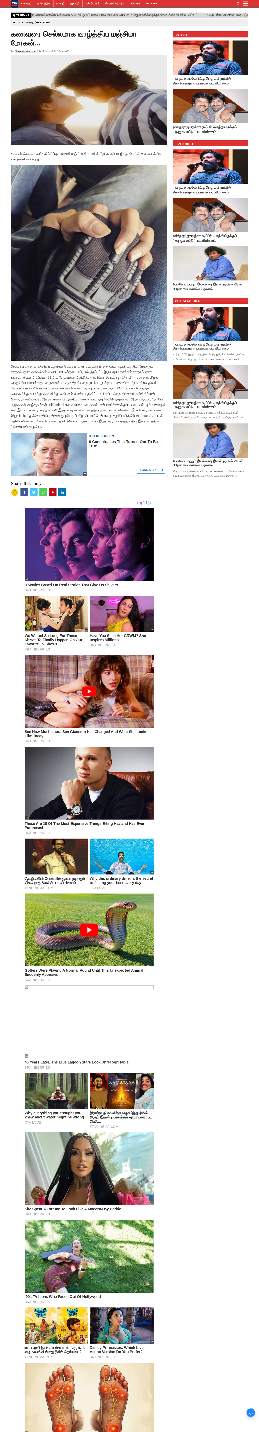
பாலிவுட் (60, 3)
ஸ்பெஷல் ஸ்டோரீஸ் (114, 3)
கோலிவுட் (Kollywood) (38, 22)
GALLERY (151, 3)
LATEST (181, 35)
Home (16, 22)
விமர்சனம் (135, 3)
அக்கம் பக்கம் (92, 3)
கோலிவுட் (26, 3)
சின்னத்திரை (43, 3)
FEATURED (183, 144)
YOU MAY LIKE (187, 301)
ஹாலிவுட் (74, 3)
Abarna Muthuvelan (25, 50)
